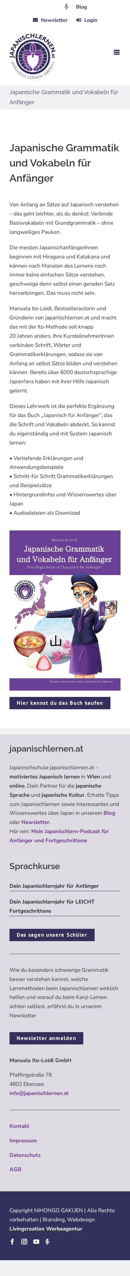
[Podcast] (47, 1241)
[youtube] (36, 1241)
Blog (81, 6)
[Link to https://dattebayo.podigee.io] (66, 6)
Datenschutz (25, 1155)
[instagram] (24, 1241)
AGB (15, 1169)
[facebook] (12, 1241)
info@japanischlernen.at (39, 1093)
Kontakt (19, 1126)
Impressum (23, 1140)
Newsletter (35, 822)
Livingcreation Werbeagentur (45, 1228)
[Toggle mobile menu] (117, 52)
